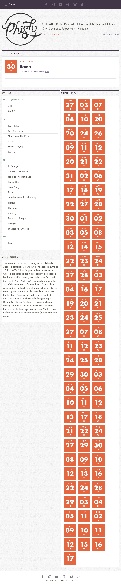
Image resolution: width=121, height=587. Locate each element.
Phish (22, 29)
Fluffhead (12, 207)
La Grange (13, 166)
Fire (10, 243)
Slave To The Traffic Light (20, 176)
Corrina (11, 151)
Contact (11, 141)
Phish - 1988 (69, 93)
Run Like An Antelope (18, 228)
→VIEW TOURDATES (51, 34)
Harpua (11, 202)
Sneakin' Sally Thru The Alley (22, 197)
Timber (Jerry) (15, 181)
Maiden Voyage (16, 146)
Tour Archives (11, 53)
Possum (11, 192)
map (47, 71)
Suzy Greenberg (16, 130)
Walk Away (13, 187)
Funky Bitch (13, 125)
